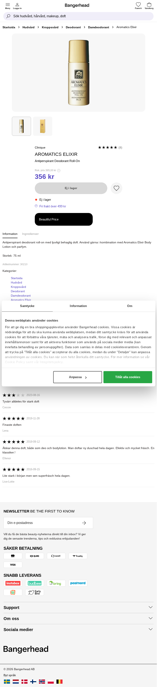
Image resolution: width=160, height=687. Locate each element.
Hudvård (28, 27)
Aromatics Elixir (21, 300)
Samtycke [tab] (27, 306)
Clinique (40, 147)
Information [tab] (78, 306)
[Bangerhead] (78, 6)
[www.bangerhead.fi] (33, 681)
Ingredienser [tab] (30, 233)
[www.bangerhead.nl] (15, 681)
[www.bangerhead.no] (42, 681)
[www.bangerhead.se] (7, 681)
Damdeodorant (98, 27)
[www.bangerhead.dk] (24, 681)
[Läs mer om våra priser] (58, 170)
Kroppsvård (50, 27)
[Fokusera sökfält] (8, 16)
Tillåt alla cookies (127, 377)
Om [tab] (129, 306)
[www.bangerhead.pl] (50, 681)
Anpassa (75, 377)
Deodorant (73, 27)
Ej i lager (71, 188)
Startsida (8, 27)
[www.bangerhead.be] (59, 681)
